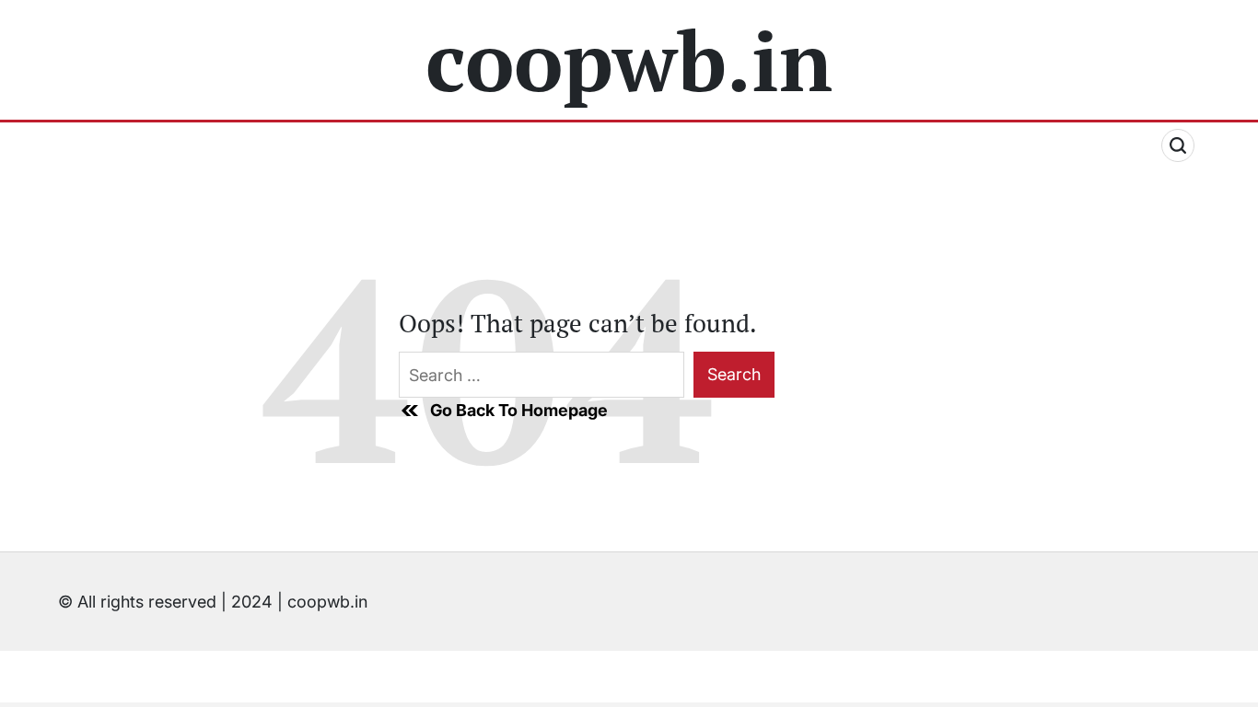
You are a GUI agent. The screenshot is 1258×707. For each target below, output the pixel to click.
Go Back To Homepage (519, 410)
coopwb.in (629, 59)
